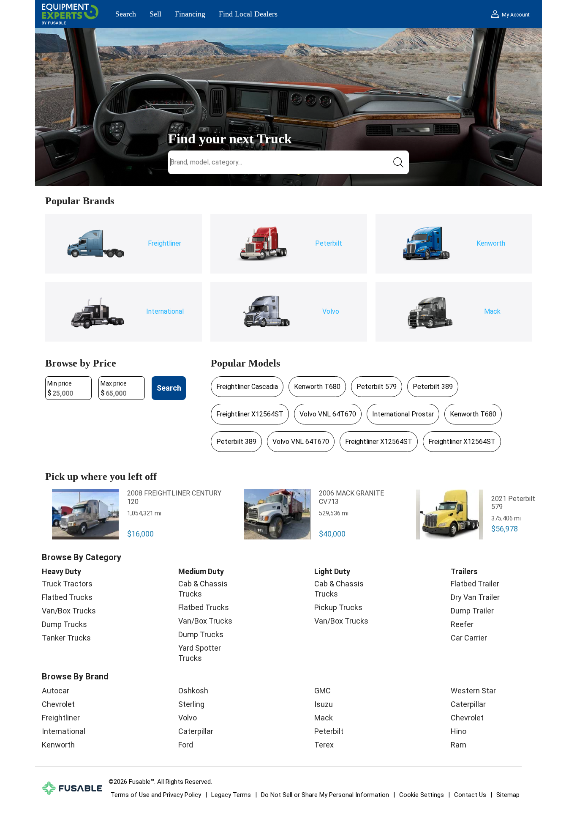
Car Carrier (469, 637)
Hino (458, 731)
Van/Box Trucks (69, 610)
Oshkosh (193, 690)
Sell (155, 14)
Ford (185, 744)
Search (125, 14)
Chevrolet (58, 704)
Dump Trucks (64, 624)
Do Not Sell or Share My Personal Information (325, 795)
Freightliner (61, 717)
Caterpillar (195, 731)
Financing (190, 14)
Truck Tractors (67, 583)
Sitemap (508, 795)
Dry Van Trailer (475, 597)
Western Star (473, 690)
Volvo (187, 717)
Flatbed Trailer (475, 583)
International (63, 731)
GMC (322, 690)
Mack (323, 717)
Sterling (191, 704)
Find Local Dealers (248, 14)
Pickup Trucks (338, 607)
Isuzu (323, 704)
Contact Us (470, 795)
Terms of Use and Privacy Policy (156, 795)
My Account (516, 15)
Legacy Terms (231, 795)
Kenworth (58, 744)
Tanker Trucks (66, 637)
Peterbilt (328, 731)
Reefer (462, 624)
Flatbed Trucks (67, 597)
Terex (324, 744)
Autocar (55, 690)
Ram (458, 744)
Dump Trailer (472, 610)
